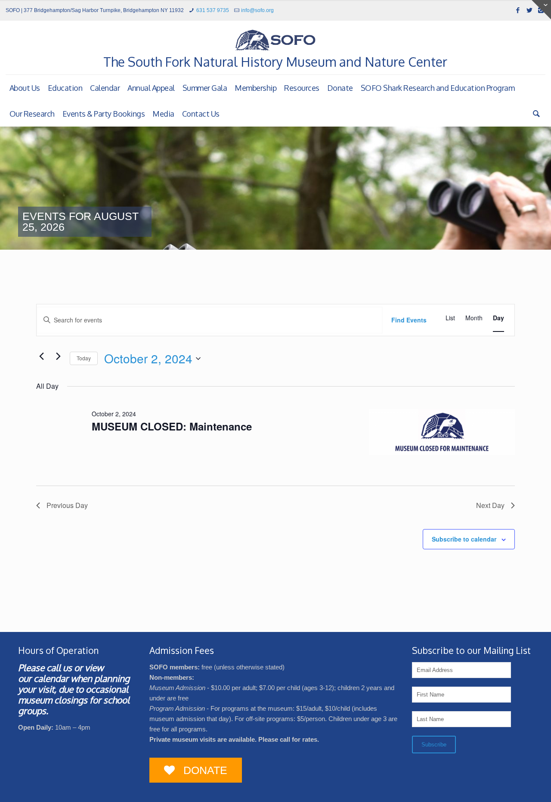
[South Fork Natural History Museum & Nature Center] (275, 40)
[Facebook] (517, 10)
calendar (51, 678)
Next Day (490, 505)
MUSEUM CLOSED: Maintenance (172, 426)
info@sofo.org (257, 10)
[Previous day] (41, 356)
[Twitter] (529, 10)
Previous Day (67, 505)
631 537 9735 (212, 10)
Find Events (409, 320)
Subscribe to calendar (464, 539)
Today (84, 358)
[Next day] (58, 356)
